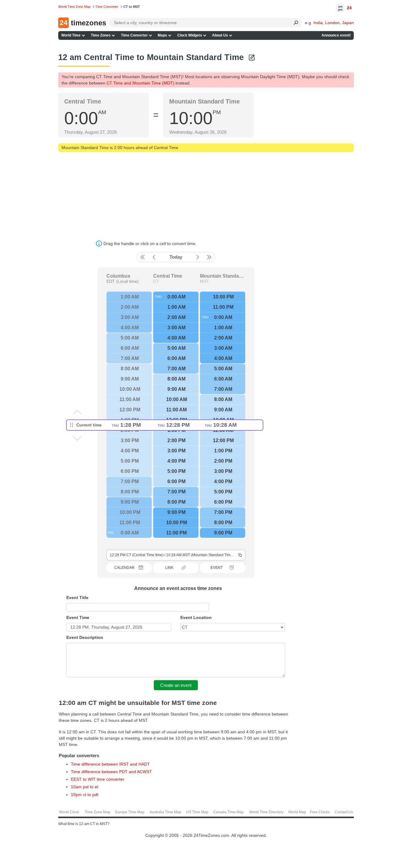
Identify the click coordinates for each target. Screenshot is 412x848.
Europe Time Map (129, 812)
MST (204, 281)
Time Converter (134, 35)
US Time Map (197, 812)
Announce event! (336, 35)
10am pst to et (84, 786)
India (318, 22)
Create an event (176, 685)
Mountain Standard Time (222, 276)
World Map (297, 812)
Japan (348, 22)
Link (169, 568)
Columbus (118, 276)
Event (217, 568)
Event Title (77, 597)
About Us (220, 35)
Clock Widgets (189, 35)
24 (349, 7)
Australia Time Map (165, 812)
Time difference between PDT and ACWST (111, 771)
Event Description (84, 637)
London (332, 22)
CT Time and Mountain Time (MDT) (140, 83)
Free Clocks (320, 812)
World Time (71, 35)
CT (156, 281)
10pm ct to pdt (84, 794)
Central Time (167, 276)
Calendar (124, 568)
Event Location (196, 617)
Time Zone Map (97, 812)
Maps (162, 35)
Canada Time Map (228, 812)
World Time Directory (266, 812)
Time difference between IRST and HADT (110, 764)
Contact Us (344, 812)
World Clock (69, 812)
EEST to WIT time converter (97, 779)
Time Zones (101, 35)
